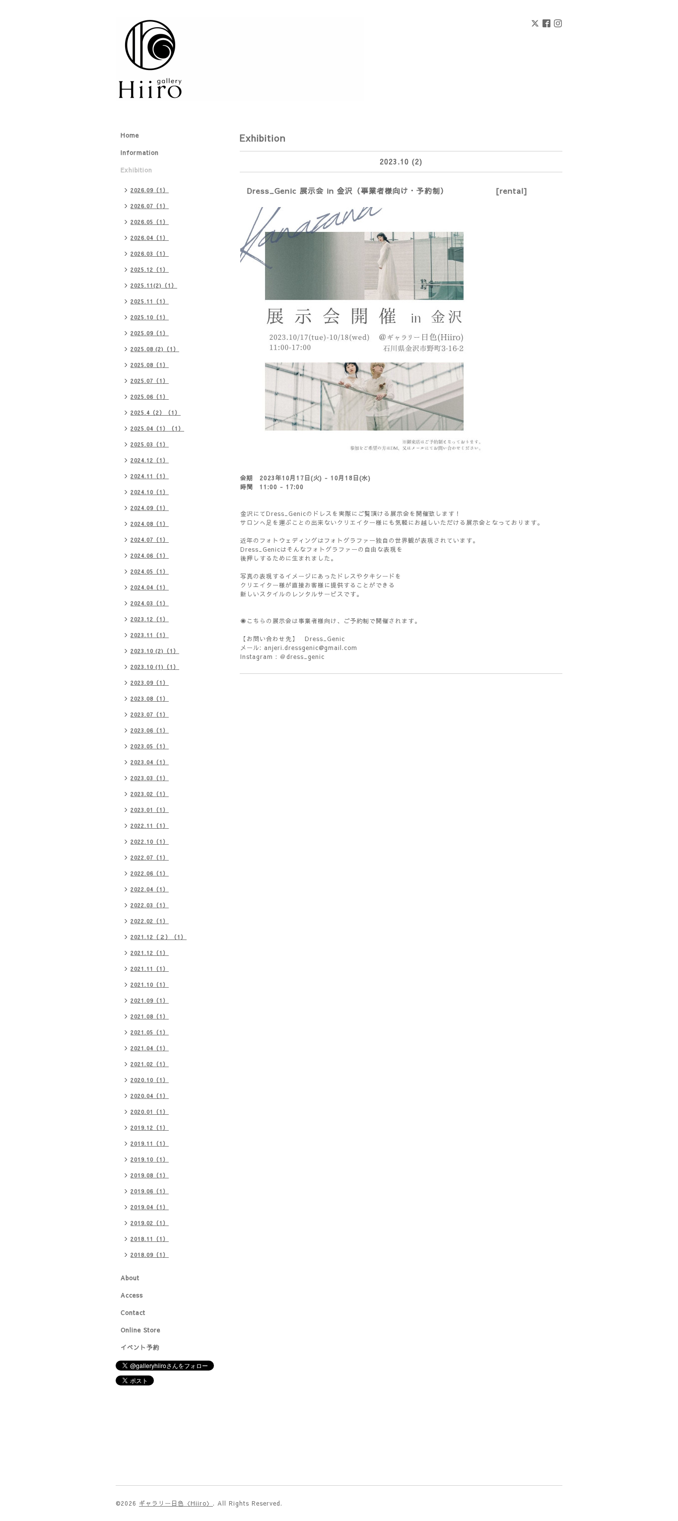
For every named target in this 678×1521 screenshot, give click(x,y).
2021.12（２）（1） (159, 937)
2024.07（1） (150, 539)
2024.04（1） (150, 587)
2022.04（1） (150, 889)
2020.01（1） (150, 1111)
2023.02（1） (150, 793)
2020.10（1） (150, 1080)
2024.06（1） (150, 555)
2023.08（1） (150, 698)
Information (140, 152)
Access (132, 1295)
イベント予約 (140, 1347)
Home (130, 135)
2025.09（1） (150, 333)
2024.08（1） (150, 523)
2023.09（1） (150, 682)
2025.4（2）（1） (156, 412)
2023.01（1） (150, 809)
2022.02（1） (150, 921)
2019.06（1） (150, 1191)
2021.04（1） (150, 1048)
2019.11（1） (150, 1143)
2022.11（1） (150, 825)
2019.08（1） (150, 1175)
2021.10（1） (150, 984)
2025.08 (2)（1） (155, 349)
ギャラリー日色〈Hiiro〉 (176, 1503)
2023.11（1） (150, 635)
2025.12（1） (150, 269)
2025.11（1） (150, 301)
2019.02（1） (150, 1223)
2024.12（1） (150, 460)
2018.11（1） (150, 1238)
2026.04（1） (150, 237)
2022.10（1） (150, 841)
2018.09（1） (150, 1254)
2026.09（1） (150, 190)
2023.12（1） (150, 619)
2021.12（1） (150, 952)
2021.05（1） (150, 1032)
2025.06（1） (150, 396)
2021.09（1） (150, 1000)
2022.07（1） (150, 857)
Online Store (140, 1330)
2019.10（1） (150, 1159)
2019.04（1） (150, 1207)
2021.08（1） (150, 1016)
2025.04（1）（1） (157, 428)
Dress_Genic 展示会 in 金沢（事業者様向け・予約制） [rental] (387, 190)
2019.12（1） (150, 1127)
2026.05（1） (150, 221)
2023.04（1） (150, 762)
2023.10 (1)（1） (155, 666)
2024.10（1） (150, 492)
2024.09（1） (150, 507)
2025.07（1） (150, 380)
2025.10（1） (150, 317)
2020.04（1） (150, 1095)
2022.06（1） (150, 873)
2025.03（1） (150, 444)
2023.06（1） (150, 730)
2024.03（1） (150, 603)
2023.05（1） (150, 746)
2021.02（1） (150, 1064)
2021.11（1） (150, 968)
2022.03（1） (150, 905)
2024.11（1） (150, 476)
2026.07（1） (150, 206)
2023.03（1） (150, 778)
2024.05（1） (150, 571)
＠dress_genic (302, 656)
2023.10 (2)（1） (155, 650)
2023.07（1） (150, 714)
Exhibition (136, 170)
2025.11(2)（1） (154, 285)
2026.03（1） (150, 253)
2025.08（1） (150, 364)
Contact (133, 1312)
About (130, 1278)
